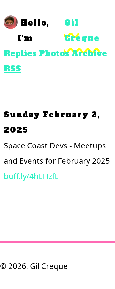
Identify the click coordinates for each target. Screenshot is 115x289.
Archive (89, 53)
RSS (12, 68)
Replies (20, 53)
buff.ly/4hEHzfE (31, 176)
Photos (54, 53)
